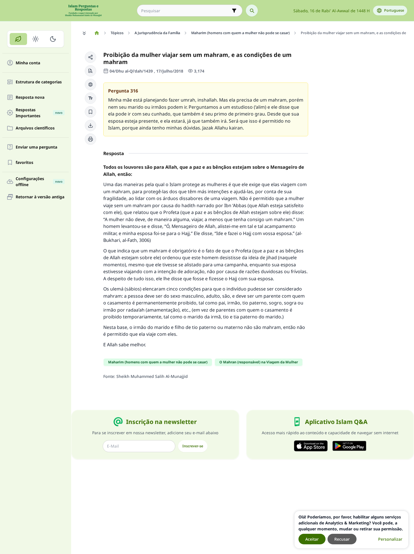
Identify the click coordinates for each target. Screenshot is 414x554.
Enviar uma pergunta (36, 147)
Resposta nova (30, 97)
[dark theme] (52, 39)
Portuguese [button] (394, 10)
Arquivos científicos (35, 128)
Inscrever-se (192, 446)
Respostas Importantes (39, 112)
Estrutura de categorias (39, 82)
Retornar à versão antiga (40, 197)
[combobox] (185, 11)
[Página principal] (96, 33)
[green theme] (18, 39)
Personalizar (390, 539)
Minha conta (28, 63)
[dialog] (351, 529)
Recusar (342, 539)
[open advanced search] (234, 11)
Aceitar (312, 539)
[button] (90, 57)
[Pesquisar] (252, 11)
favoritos (24, 162)
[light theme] (35, 39)
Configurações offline (39, 181)
